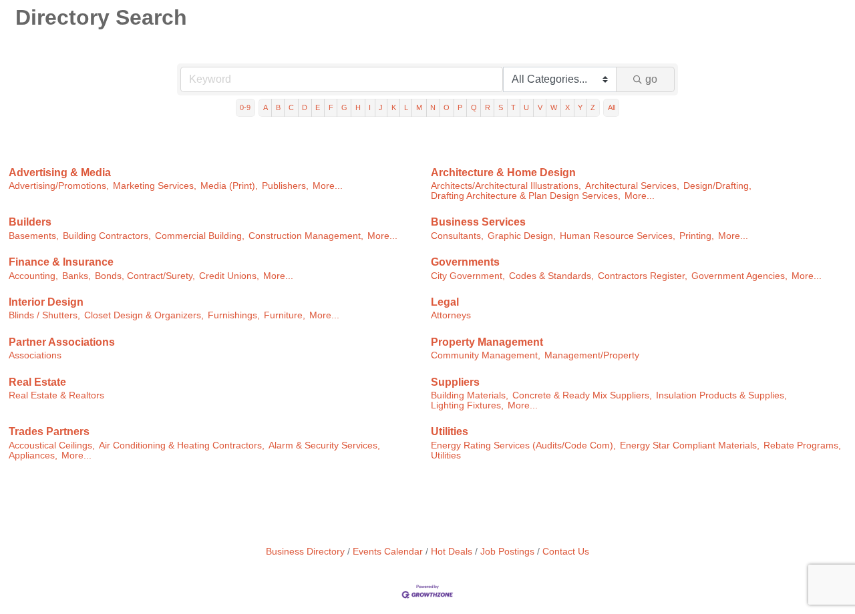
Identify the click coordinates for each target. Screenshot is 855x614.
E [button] (317, 107)
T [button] (513, 107)
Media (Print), (229, 186)
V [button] (540, 107)
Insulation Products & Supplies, (721, 395)
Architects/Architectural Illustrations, (506, 186)
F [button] (331, 107)
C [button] (291, 107)
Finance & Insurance (61, 262)
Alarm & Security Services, (324, 445)
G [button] (344, 107)
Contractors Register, (642, 276)
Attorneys (451, 315)
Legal (445, 302)
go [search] (651, 79)
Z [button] (592, 107)
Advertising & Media (60, 172)
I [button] (370, 107)
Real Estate (37, 382)
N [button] (433, 107)
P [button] (460, 107)
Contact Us (565, 552)
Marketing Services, (154, 186)
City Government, (468, 276)
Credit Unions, (229, 276)
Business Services (478, 222)
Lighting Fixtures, (467, 405)
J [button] (381, 107)
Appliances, (33, 455)
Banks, (76, 276)
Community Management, (485, 355)
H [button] (358, 107)
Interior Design (46, 302)
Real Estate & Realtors (56, 395)
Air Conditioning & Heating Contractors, (182, 445)
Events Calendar (388, 552)
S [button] (500, 107)
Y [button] (580, 107)
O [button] (447, 107)
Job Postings (507, 552)
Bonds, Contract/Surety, (145, 276)
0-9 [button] (245, 107)
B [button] (278, 107)
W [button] (553, 107)
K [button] (393, 107)
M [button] (419, 107)
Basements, (34, 236)
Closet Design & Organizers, (144, 315)
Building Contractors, (107, 236)
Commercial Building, (199, 236)
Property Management (487, 342)
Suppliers (455, 382)
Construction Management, (305, 236)
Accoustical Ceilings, (52, 445)
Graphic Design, (522, 236)
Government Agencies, (739, 276)
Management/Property (591, 355)
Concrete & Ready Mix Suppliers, (582, 395)
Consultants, (457, 236)
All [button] (611, 107)
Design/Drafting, (717, 186)
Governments (465, 262)
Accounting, (33, 276)
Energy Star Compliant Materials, (689, 445)
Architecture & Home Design (503, 172)
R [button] (487, 107)
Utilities (449, 431)
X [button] (567, 107)
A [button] (265, 107)
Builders (30, 222)
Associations (35, 355)
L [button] (406, 107)
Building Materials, (469, 395)
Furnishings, (234, 315)
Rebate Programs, (802, 445)
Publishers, (285, 186)
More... (328, 186)
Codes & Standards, (551, 276)
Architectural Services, (632, 186)
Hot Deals (451, 552)
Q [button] (474, 107)
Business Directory (305, 552)
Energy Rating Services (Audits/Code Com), (523, 445)
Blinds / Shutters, (44, 315)
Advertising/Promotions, (59, 186)
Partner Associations (62, 342)
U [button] (526, 107)
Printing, (696, 236)
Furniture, (284, 315)
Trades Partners (49, 431)
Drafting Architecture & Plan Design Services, (526, 196)
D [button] (304, 107)
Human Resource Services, (617, 236)
